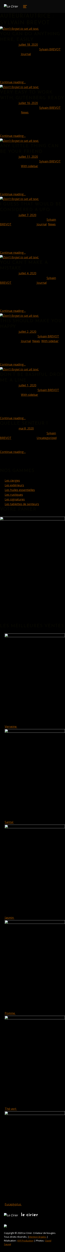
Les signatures (15, 499)
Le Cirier (29, 1215)
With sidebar (29, 166)
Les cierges (12, 480)
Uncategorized (47, 438)
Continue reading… (13, 82)
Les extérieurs (14, 485)
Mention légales (38, 1236)
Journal (26, 54)
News (25, 112)
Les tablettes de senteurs (22, 504)
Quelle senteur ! (24, 423)
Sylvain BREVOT (50, 49)
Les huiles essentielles (20, 490)
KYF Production (26, 1240)
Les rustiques (14, 495)
